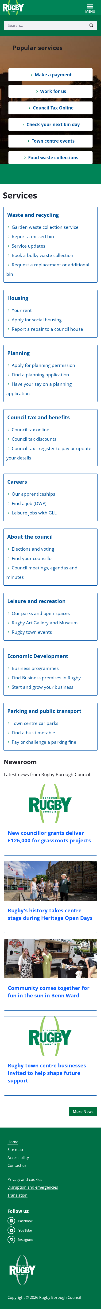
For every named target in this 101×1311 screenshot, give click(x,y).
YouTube (25, 1230)
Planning (18, 352)
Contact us (17, 1165)
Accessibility (18, 1157)
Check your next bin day (53, 124)
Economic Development (37, 655)
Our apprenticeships (33, 494)
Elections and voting (33, 549)
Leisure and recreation (36, 600)
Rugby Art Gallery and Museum (45, 623)
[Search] (91, 25)
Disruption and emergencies (33, 1187)
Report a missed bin (33, 236)
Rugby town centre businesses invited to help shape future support (47, 1073)
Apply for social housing (37, 320)
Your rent (22, 310)
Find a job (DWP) (29, 503)
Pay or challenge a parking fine (44, 742)
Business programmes (35, 668)
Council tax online (30, 430)
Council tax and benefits (38, 417)
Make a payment (53, 75)
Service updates (28, 246)
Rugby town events (32, 632)
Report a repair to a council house (47, 329)
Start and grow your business (42, 687)
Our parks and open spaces (41, 613)
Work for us (53, 91)
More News (83, 1111)
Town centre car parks (35, 723)
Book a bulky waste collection (42, 255)
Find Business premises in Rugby (46, 678)
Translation (17, 1195)
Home (13, 1141)
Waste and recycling (33, 214)
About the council (30, 536)
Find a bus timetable (33, 733)
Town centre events (53, 141)
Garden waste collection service (45, 227)
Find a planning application (40, 375)
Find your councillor (32, 558)
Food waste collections (53, 158)
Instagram (25, 1239)
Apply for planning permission (43, 365)
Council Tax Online (53, 108)
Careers (17, 481)
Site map (15, 1149)
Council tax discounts (34, 439)
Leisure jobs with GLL (34, 513)
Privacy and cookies (25, 1179)
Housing (17, 297)
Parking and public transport (44, 710)
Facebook (25, 1221)
